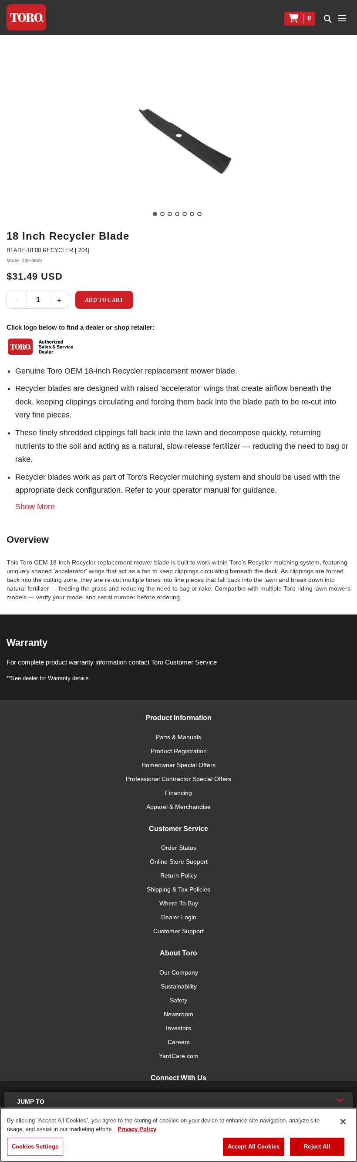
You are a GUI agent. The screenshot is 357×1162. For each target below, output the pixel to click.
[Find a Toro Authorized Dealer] (41, 346)
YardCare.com (179, 1055)
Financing (178, 792)
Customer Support (178, 931)
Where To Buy (178, 903)
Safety (178, 1000)
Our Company (178, 972)
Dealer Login (178, 917)
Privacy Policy (137, 1129)
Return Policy (178, 875)
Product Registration (179, 751)
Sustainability (179, 986)
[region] (178, 1135)
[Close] (343, 1121)
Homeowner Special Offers (178, 764)
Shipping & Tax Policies (178, 889)
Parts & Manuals (178, 737)
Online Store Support (179, 861)
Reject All (317, 1146)
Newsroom (178, 1014)
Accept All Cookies (254, 1146)
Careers (179, 1041)
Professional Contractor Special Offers (178, 778)
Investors (178, 1028)
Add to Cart (104, 300)
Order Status (178, 847)
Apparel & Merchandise (178, 806)
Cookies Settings (35, 1146)
